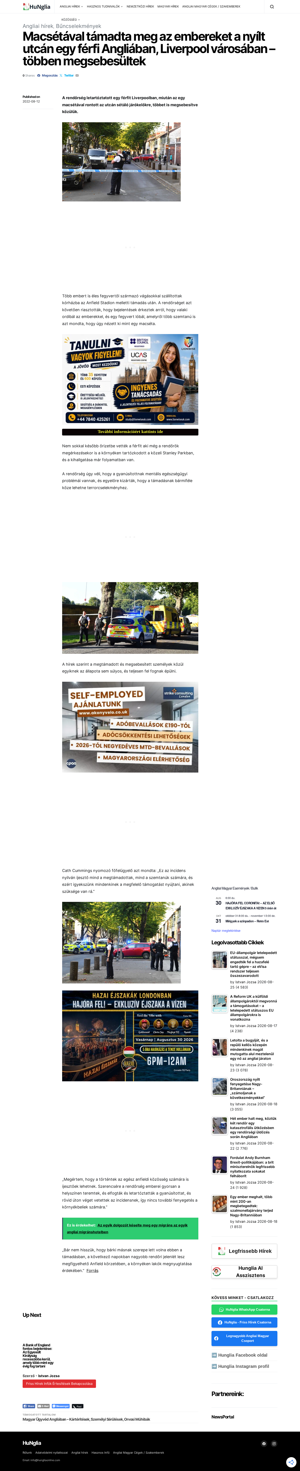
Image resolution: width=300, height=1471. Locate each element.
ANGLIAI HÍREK (70, 6)
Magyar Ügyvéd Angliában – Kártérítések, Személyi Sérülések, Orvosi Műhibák (86, 1419)
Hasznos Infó (101, 1452)
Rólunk (27, 1452)
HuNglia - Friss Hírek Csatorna (247, 1322)
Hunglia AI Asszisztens (250, 1271)
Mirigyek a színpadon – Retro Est (247, 921)
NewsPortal (222, 1417)
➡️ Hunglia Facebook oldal (239, 1355)
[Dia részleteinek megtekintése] (130, 379)
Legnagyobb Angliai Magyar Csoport (247, 1338)
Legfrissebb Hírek (250, 1251)
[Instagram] (274, 1443)
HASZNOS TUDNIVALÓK (103, 6)
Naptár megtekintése (225, 930)
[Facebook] (264, 1443)
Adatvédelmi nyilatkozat (51, 1452)
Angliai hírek (38, 26)
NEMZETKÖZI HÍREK (140, 6)
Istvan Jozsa (49, 1376)
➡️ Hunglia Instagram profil (240, 1366)
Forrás (92, 1270)
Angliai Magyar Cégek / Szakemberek (138, 1452)
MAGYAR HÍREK (168, 6)
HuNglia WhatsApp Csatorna (248, 1309)
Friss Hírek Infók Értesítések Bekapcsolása (59, 1383)
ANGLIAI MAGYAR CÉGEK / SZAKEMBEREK (211, 6)
